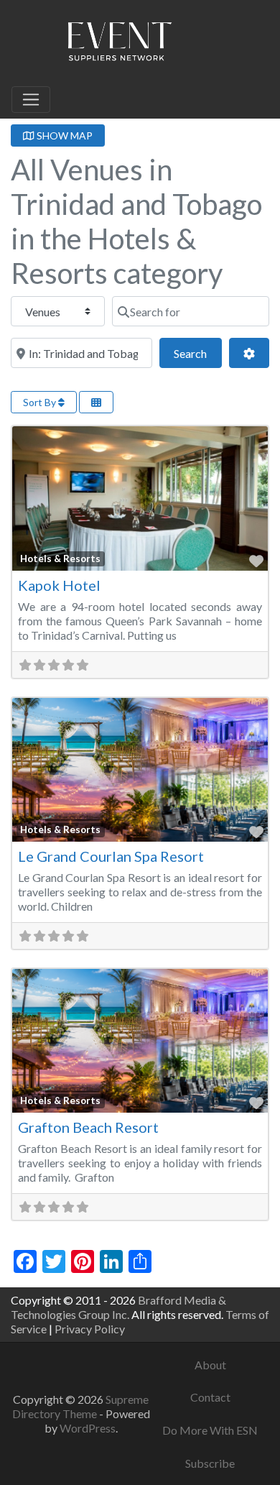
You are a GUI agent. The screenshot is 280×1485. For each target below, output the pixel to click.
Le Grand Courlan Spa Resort (111, 856)
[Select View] (96, 402)
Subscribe (210, 1463)
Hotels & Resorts (60, 558)
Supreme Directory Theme (80, 1406)
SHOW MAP (63, 135)
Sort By (40, 402)
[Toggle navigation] (30, 100)
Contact (210, 1397)
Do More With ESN (210, 1430)
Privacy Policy (90, 1328)
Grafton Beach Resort (88, 1127)
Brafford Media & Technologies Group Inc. (118, 1307)
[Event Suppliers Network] (119, 43)
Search (197, 353)
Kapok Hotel (59, 585)
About (210, 1364)
